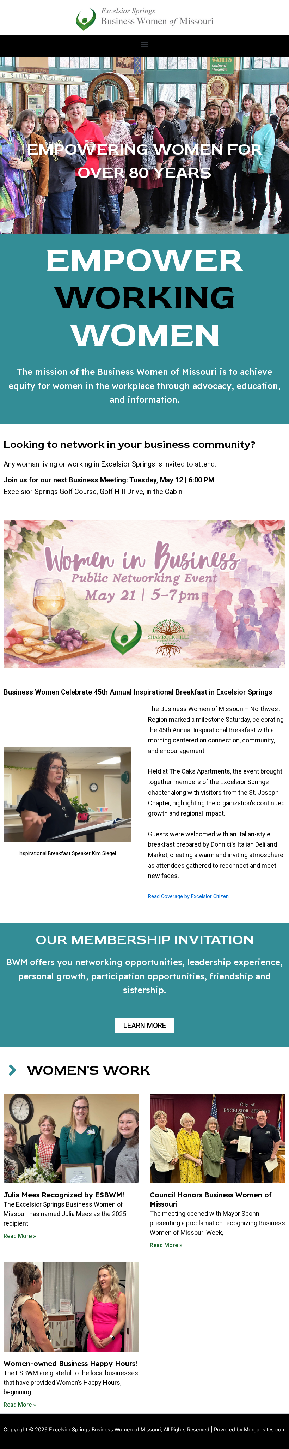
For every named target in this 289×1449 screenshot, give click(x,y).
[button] (144, 44)
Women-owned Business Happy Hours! (70, 1363)
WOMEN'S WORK (88, 1070)
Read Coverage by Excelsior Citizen (188, 896)
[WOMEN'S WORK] (12, 1070)
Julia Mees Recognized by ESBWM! (64, 1194)
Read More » (20, 1236)
